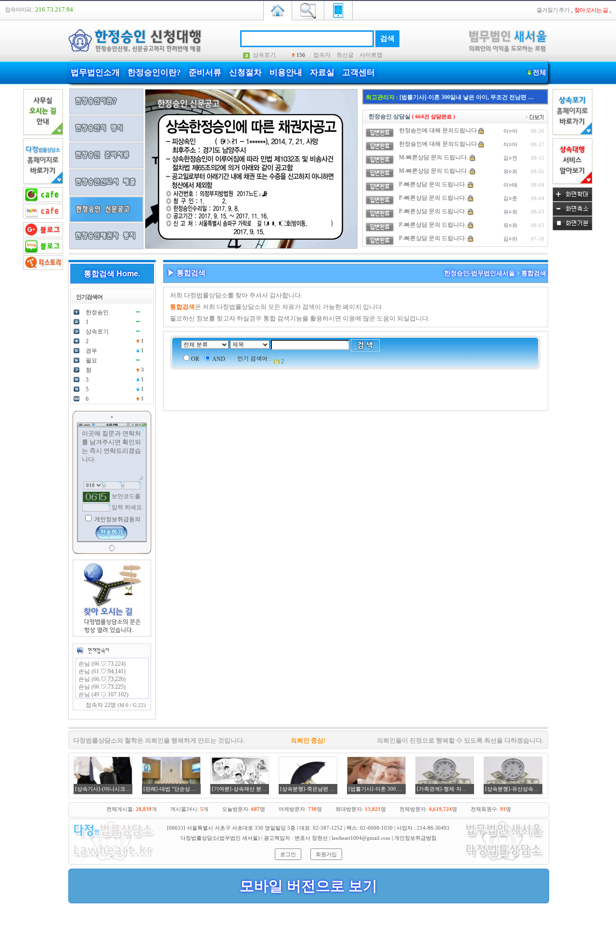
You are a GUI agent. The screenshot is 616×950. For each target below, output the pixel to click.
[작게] (572, 214)
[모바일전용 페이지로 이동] (338, 9)
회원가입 (326, 854)
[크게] (572, 199)
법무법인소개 (95, 72)
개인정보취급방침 (415, 838)
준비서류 (205, 72)
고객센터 (358, 72)
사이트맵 (371, 54)
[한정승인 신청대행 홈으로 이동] (277, 9)
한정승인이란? (154, 72)
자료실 (322, 72)
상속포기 (264, 54)
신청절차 (245, 72)
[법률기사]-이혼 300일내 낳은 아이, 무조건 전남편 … (466, 97)
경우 (91, 350)
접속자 (322, 54)
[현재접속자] (93, 650)
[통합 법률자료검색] (308, 9)
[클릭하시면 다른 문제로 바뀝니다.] (96, 496)
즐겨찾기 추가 (553, 10)
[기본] (572, 228)
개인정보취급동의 (117, 519)
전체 (539, 72)
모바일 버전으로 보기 (308, 886)
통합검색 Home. (112, 274)
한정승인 (97, 312)
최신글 (345, 54)
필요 (91, 360)
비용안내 (286, 72)
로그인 (288, 854)
